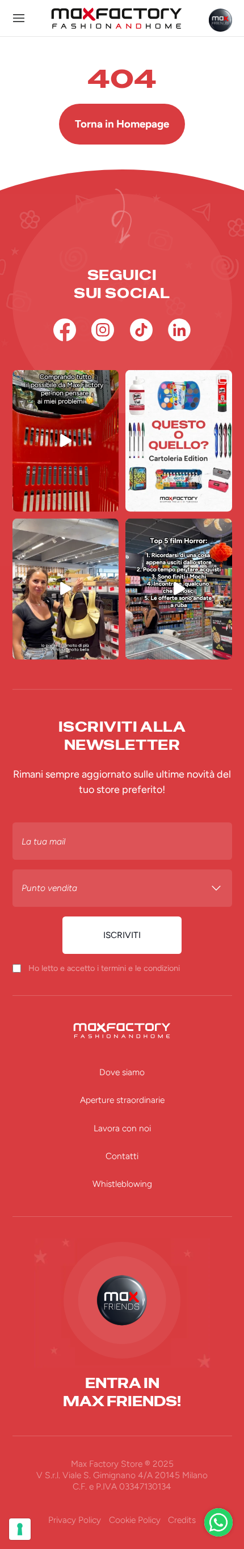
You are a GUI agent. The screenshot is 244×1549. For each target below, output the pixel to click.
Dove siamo (122, 1072)
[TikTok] (141, 330)
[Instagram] (102, 330)
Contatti (122, 1156)
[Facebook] (64, 330)
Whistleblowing (122, 1183)
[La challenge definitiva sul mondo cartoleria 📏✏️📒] (178, 440)
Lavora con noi (122, 1128)
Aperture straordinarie (122, 1099)
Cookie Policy (135, 1519)
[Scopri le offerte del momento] (218, 1522)
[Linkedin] (179, 330)
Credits (182, 1519)
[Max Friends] (220, 20)
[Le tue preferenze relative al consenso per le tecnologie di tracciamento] (20, 1529)
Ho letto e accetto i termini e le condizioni (104, 968)
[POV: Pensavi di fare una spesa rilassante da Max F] (178, 589)
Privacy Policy (74, 1519)
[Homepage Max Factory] (116, 18)
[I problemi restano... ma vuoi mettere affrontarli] (65, 440)
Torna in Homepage (122, 123)
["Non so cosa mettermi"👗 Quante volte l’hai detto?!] (65, 589)
